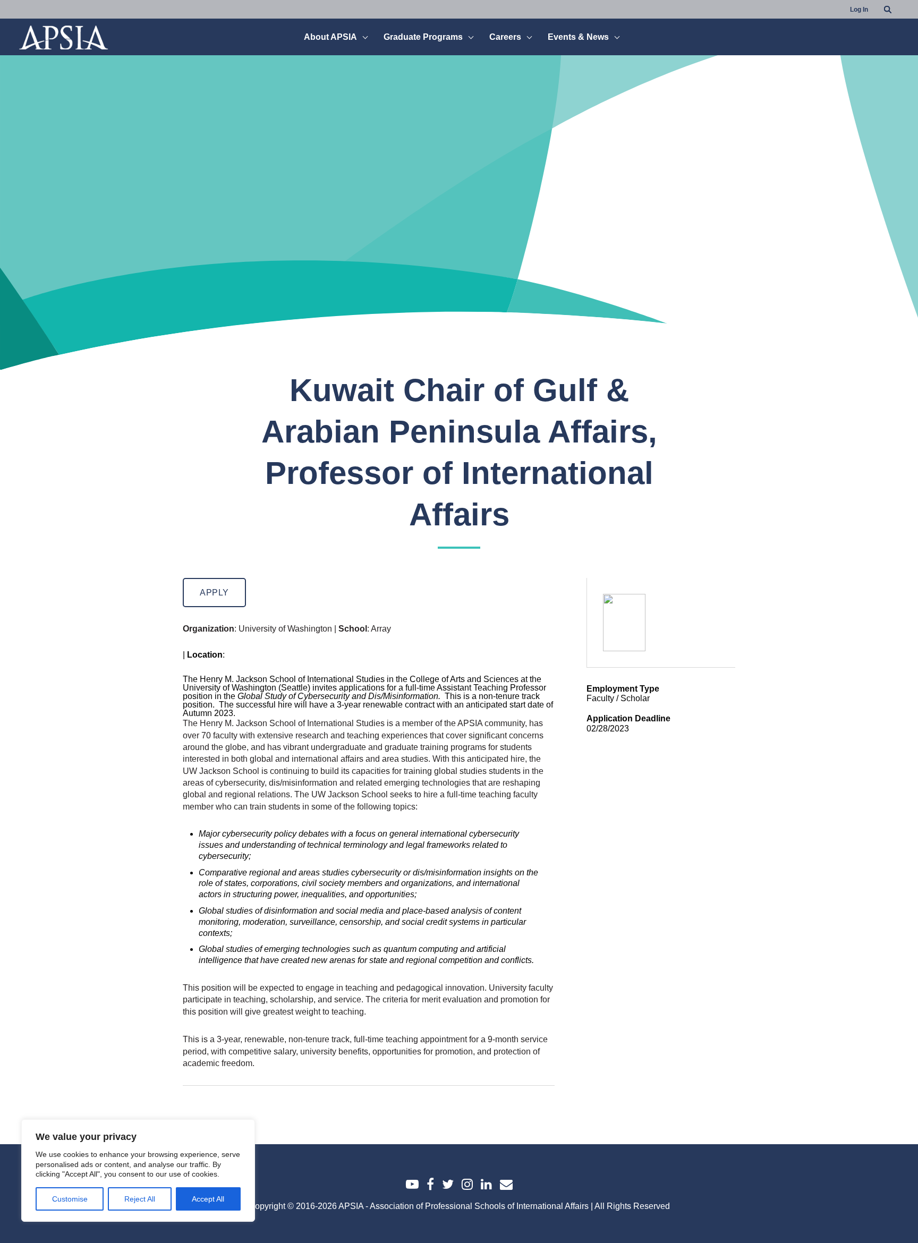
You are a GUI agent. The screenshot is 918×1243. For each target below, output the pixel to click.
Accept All (208, 1199)
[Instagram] (467, 1184)
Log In (859, 9)
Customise (70, 1199)
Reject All (139, 1199)
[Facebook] (430, 1184)
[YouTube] (412, 1184)
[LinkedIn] (486, 1184)
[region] (138, 1170)
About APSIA (330, 37)
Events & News (578, 37)
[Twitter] (448, 1184)
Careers (505, 37)
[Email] (506, 1184)
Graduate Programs (423, 37)
